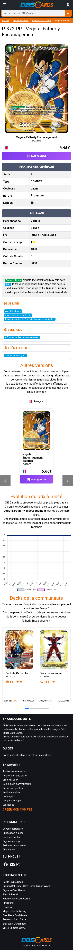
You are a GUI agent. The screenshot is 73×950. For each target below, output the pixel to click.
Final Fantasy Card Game (16, 898)
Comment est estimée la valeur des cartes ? (27, 755)
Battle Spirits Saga (13, 882)
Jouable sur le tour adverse (18, 315)
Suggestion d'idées (13, 833)
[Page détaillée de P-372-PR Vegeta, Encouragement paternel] (36, 430)
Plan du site (9, 849)
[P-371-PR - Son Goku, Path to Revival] (5, 480)
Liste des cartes (21, 20)
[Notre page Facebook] (5, 864)
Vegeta (35, 220)
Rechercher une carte (15, 775)
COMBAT (36, 181)
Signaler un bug (11, 841)
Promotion (37, 195)
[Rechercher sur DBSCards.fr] (68, 13)
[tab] (37, 401)
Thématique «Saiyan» (15, 355)
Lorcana (7, 907)
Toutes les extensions (15, 771)
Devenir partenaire (13, 828)
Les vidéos (8, 804)
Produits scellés (11, 792)
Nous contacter (11, 837)
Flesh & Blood (10, 894)
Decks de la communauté (17, 784)
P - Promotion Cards (41, 20)
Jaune (35, 188)
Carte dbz (17, 700)
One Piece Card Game (15, 915)
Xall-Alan (51, 700)
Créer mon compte (17, 809)
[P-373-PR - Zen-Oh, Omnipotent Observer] (67, 480)
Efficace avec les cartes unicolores (21, 337)
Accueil (5, 20)
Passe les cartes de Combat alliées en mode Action (29, 319)
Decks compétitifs (13, 788)
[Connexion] (68, 5)
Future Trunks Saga (43, 234)
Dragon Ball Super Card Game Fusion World (26, 886)
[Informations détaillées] (47, 414)
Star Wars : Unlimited (14, 923)
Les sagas (8, 796)
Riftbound (8, 902)
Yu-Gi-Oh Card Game (14, 928)
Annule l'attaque (13, 311)
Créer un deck (10, 779)
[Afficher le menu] (5, 5)
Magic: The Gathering (14, 911)
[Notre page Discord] (12, 864)
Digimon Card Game (14, 890)
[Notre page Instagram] (18, 864)
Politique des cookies (14, 845)
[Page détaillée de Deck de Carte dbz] (19, 649)
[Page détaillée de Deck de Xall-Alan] (54, 649)
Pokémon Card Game (14, 919)
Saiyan (35, 228)
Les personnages (12, 800)
